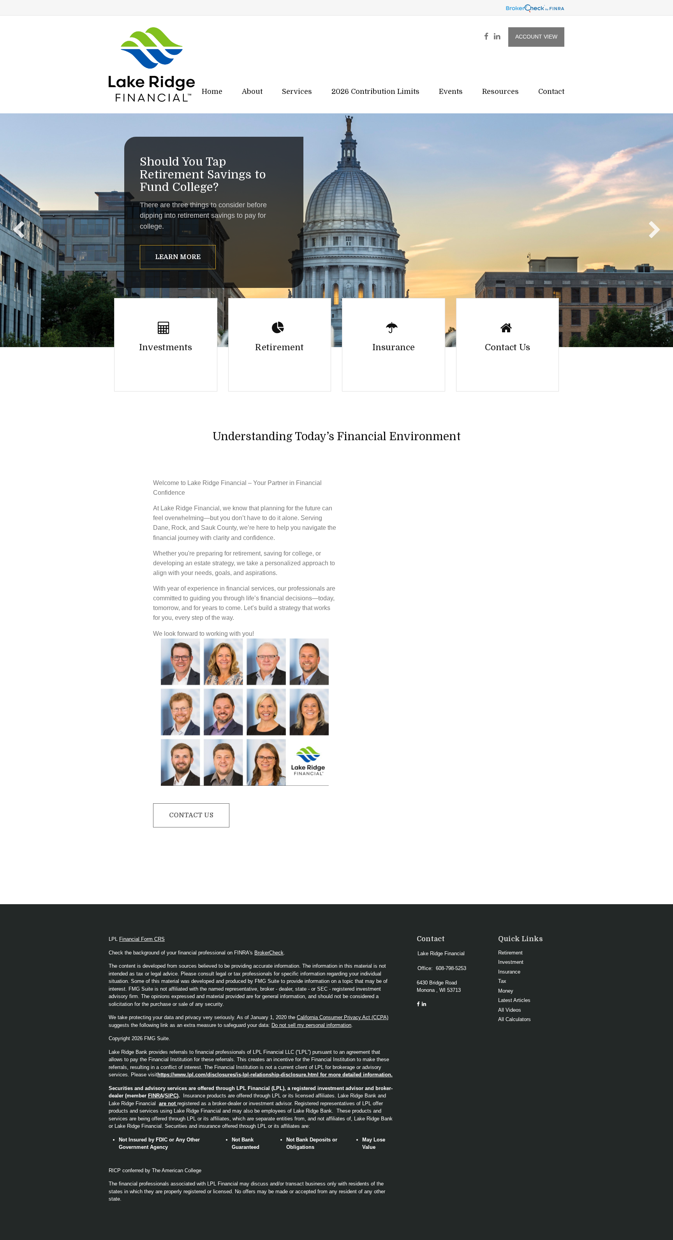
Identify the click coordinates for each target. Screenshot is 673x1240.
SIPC (171, 1096)
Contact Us (191, 815)
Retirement (510, 953)
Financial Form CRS (142, 939)
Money (505, 991)
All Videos (509, 1010)
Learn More (178, 257)
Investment (510, 962)
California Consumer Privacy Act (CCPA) (342, 1017)
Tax (502, 981)
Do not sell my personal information (311, 1025)
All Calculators (514, 1019)
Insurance (509, 972)
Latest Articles (514, 1000)
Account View (536, 37)
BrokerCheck (269, 953)
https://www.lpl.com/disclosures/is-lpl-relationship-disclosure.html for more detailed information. (275, 1075)
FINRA (155, 1096)
